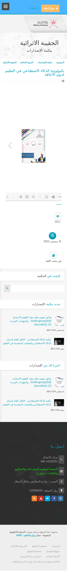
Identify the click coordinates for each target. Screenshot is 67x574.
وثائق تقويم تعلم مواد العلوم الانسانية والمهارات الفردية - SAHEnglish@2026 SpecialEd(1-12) (30, 321)
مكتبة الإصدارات (44, 62)
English (33, 8)
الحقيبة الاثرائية (10, 62)
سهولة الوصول (53, 551)
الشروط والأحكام (19, 546)
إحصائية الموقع (34, 551)
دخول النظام (49, 8)
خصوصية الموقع (39, 546)
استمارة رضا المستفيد (30, 556)
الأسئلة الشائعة (53, 556)
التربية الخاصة (27, 62)
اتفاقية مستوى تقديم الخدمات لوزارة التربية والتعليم (36, 561)
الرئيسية (60, 62)
